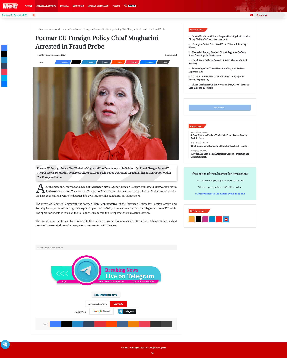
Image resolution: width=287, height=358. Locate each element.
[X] (66, 324)
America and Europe (80, 29)
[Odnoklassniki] (133, 324)
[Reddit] (111, 324)
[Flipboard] (127, 311)
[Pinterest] (100, 324)
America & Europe (46, 6)
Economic (78, 6)
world (28, 6)
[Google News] (251, 15)
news (50, 29)
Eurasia (64, 6)
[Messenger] (4, 84)
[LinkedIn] (77, 324)
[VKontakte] (122, 324)
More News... (220, 107)
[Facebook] (55, 324)
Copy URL (118, 303)
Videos (116, 6)
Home (41, 29)
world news (61, 29)
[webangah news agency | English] (10, 6)
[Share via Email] (155, 324)
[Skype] (4, 78)
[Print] (166, 324)
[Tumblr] (89, 324)
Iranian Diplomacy (98, 6)
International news (106, 294)
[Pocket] (144, 324)
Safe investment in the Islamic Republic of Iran (220, 193)
